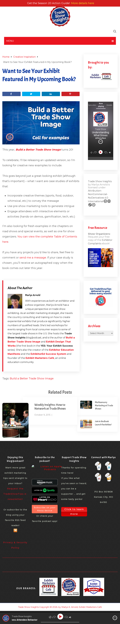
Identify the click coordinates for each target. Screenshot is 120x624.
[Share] (11, 94)
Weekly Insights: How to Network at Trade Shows (50, 407)
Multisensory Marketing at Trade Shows (104, 405)
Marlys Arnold (32, 295)
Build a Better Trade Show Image (32, 378)
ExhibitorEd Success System (48, 354)
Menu (10, 41)
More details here (82, 3)
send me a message (32, 257)
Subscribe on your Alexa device (45, 509)
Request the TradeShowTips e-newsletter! (15, 493)
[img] (100, 141)
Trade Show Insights (100, 181)
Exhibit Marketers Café (40, 358)
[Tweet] (31, 94)
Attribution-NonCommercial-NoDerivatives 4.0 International (98, 196)
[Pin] (70, 94)
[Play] (101, 152)
